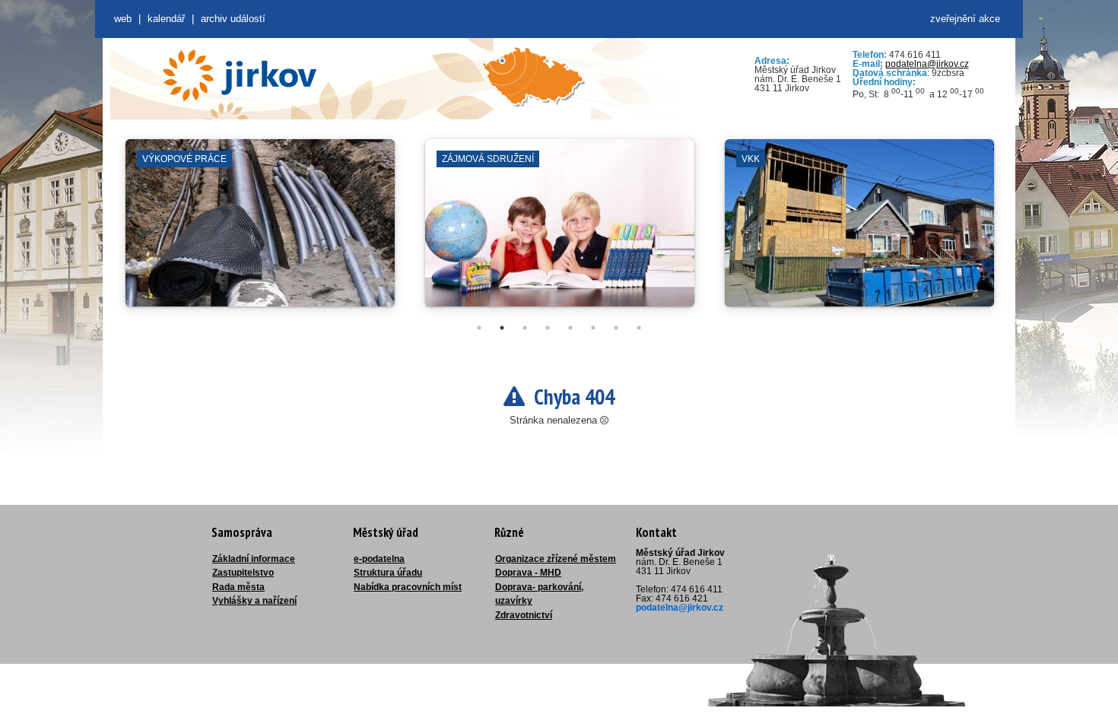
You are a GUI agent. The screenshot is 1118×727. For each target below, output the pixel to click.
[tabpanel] (260, 230)
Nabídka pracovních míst (408, 587)
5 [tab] (570, 327)
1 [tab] (479, 327)
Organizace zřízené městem (555, 559)
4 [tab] (547, 327)
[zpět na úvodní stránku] (239, 75)
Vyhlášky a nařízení (254, 600)
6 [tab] (593, 327)
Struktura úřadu (388, 572)
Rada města (238, 587)
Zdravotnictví (523, 615)
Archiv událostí (233, 18)
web (123, 18)
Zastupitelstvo (243, 572)
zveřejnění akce (965, 18)
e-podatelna (379, 559)
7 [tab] (616, 327)
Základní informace (253, 559)
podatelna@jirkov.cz (927, 63)
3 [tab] (524, 327)
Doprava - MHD (528, 572)
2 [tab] (502, 327)
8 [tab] (638, 327)
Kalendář (166, 18)
